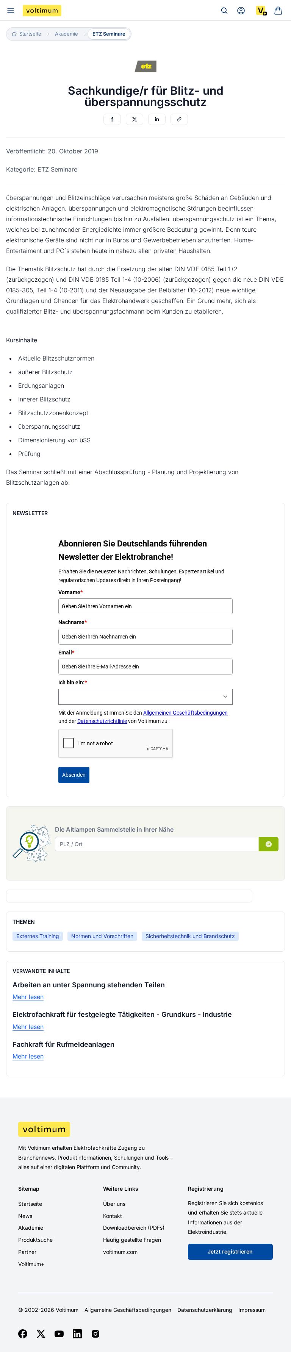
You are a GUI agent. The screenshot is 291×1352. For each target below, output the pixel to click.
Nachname (72, 622)
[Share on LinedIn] (157, 119)
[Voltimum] (42, 10)
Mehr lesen (28, 997)
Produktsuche (35, 1239)
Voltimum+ (31, 1264)
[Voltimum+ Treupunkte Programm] (261, 10)
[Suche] (224, 10)
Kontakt (112, 1216)
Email (66, 652)
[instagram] (95, 1333)
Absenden (74, 775)
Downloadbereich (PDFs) (133, 1227)
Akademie (30, 1227)
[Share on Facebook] (112, 119)
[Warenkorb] (278, 10)
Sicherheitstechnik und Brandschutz (190, 936)
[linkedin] (77, 1333)
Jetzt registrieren (230, 1251)
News (25, 1216)
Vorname (70, 592)
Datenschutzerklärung (204, 1310)
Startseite (30, 1204)
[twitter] (40, 1333)
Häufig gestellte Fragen (132, 1239)
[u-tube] (59, 1333)
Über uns (114, 1204)
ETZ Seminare (108, 34)
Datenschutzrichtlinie (102, 721)
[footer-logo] (145, 1129)
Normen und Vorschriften (102, 936)
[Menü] (10, 10)
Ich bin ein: (72, 682)
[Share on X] (134, 119)
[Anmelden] (241, 10)
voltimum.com (120, 1252)
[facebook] (22, 1333)
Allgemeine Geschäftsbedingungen (127, 1310)
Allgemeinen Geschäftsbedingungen (185, 713)
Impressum (252, 1310)
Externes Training (37, 936)
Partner (27, 1252)
